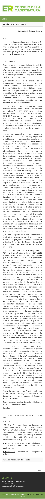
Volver (40, 470)
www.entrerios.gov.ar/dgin (34, 494)
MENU (4, 19)
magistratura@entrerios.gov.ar (13, 486)
